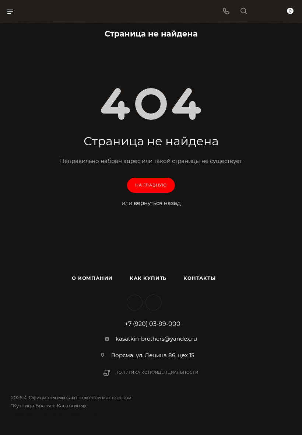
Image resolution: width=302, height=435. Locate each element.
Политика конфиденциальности (157, 372)
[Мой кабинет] (261, 11)
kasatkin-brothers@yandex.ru (156, 338)
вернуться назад (157, 202)
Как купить (148, 278)
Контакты (199, 278)
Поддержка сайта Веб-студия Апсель (54, 414)
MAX (153, 302)
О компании (92, 278)
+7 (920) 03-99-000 (152, 324)
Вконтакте (135, 302)
